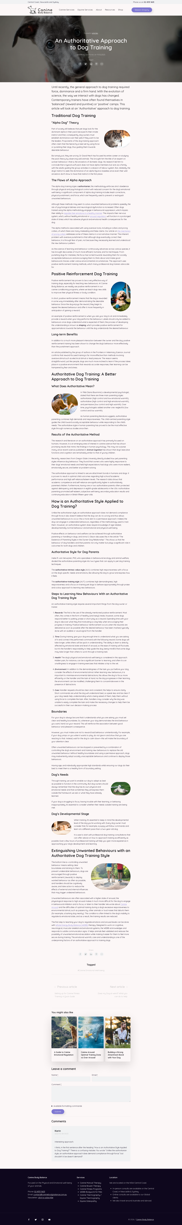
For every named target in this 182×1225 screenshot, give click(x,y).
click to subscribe (45, 1197)
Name (55, 1075)
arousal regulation (98, 216)
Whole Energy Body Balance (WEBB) (72, 925)
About (99, 10)
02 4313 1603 (39, 1191)
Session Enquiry (142, 10)
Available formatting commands (68, 1106)
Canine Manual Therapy (90, 1183)
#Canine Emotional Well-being (91, 970)
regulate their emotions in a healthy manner (83, 213)
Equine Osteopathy (88, 1201)
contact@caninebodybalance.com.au (50, 1194)
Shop (120, 10)
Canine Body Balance (145, 1219)
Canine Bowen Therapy (90, 1186)
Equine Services (85, 10)
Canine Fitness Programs (91, 1189)
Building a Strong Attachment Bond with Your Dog (116, 1055)
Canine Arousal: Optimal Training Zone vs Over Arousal (91, 1055)
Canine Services (66, 10)
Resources (110, 10)
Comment (57, 1084)
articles (95, 33)
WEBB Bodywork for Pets (91, 1192)
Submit (58, 1111)
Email (95, 1075)
